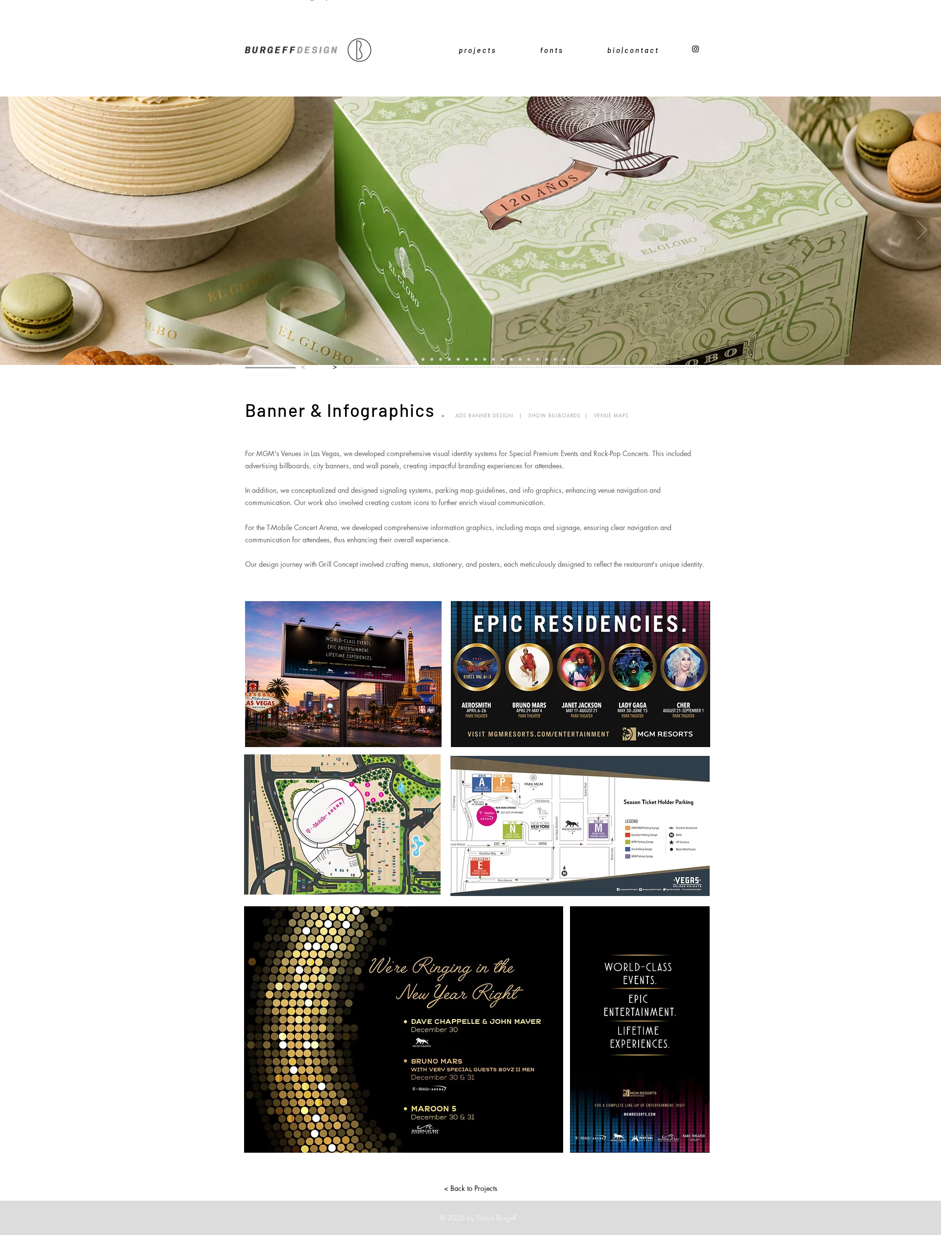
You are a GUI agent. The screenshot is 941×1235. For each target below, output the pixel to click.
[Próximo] (922, 230)
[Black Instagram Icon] (695, 49)
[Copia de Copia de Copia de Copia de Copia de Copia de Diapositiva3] (475, 359)
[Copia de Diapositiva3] (520, 359)
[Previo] (19, 230)
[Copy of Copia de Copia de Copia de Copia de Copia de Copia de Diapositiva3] (555, 359)
